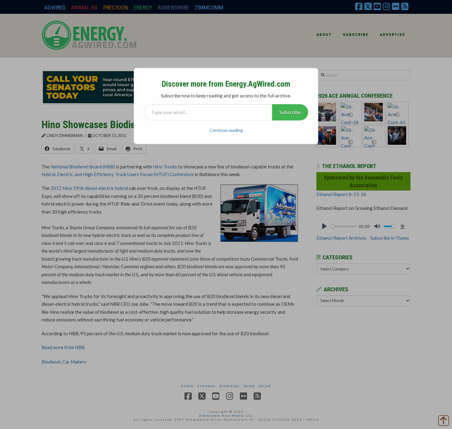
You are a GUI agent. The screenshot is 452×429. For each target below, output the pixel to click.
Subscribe (290, 112)
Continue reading (226, 130)
